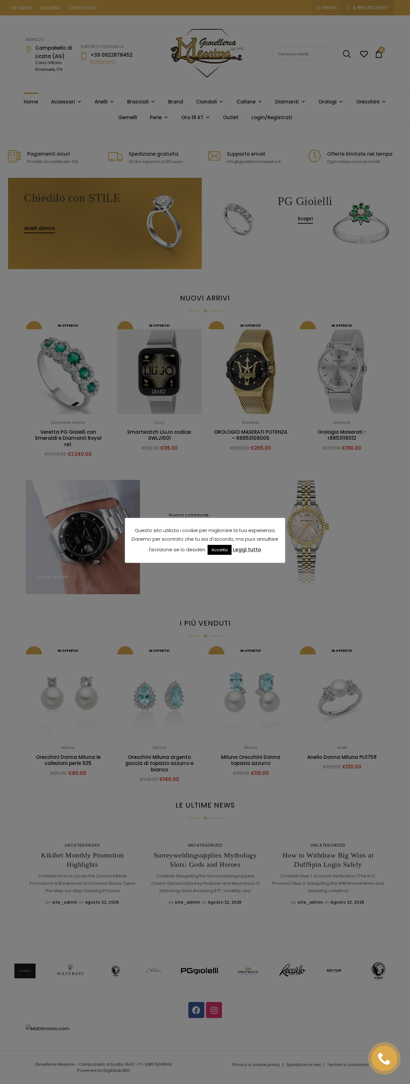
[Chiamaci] (384, 1058)
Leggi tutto (247, 549)
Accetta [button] (219, 550)
